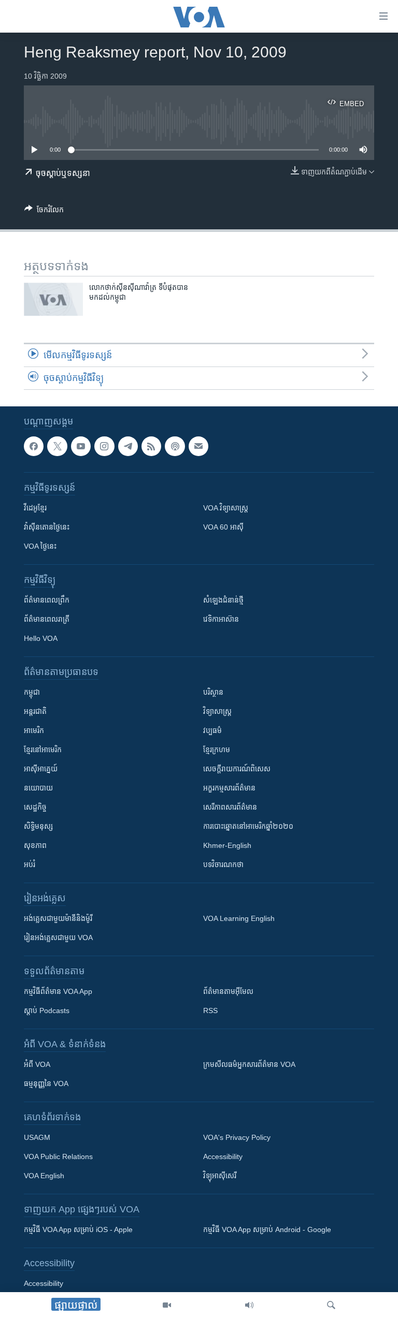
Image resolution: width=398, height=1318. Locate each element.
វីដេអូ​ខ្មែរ (35, 508)
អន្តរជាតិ (35, 711)
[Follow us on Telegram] (128, 446)
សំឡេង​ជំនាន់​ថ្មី (223, 600)
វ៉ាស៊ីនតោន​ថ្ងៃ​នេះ (46, 527)
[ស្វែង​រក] (331, 1305)
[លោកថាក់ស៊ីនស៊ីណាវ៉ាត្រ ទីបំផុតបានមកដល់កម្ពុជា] (53, 299)
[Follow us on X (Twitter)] (57, 446)
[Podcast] (174, 446)
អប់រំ (29, 864)
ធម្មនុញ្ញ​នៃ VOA (46, 1083)
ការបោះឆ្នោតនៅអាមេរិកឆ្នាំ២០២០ (248, 826)
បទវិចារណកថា (223, 864)
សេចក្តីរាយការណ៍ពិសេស (237, 769)
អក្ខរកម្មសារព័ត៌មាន (229, 788)
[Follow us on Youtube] (81, 446)
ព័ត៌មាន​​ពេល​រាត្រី (46, 619)
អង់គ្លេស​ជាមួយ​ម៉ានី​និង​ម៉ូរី (58, 918)
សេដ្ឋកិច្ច (35, 807)
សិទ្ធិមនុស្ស (38, 826)
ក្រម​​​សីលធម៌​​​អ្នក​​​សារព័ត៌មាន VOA (249, 1064)
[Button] (44, 211)
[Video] (166, 1305)
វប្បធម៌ (212, 730)
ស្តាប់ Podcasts (46, 1010)
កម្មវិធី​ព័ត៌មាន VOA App (58, 991)
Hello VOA (41, 638)
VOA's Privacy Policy (237, 1137)
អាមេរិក (34, 730)
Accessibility (223, 1156)
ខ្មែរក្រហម (216, 749)
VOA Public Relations (58, 1156)
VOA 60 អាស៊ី (223, 527)
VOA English (44, 1175)
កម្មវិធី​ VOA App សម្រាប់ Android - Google (267, 1229)
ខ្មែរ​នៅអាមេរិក (43, 749)
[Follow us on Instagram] (104, 446)
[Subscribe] (198, 446)
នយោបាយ (38, 788)
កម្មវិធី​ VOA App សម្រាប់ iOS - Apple (78, 1229)
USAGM (37, 1137)
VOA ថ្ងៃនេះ (40, 546)
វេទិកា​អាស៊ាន (221, 619)
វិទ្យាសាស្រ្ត (217, 711)
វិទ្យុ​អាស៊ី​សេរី (219, 1175)
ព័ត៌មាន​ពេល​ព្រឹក (46, 600)
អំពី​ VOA (37, 1064)
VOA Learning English (239, 918)
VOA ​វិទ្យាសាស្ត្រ (225, 508)
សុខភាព (35, 845)
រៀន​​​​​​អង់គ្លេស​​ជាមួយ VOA (58, 937)
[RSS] (151, 446)
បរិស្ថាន (213, 692)
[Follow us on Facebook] (34, 446)
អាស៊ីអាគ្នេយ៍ (41, 769)
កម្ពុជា (32, 692)
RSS (210, 1010)
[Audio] (249, 1305)
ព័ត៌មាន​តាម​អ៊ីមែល (228, 991)
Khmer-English (227, 845)
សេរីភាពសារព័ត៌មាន (230, 807)
